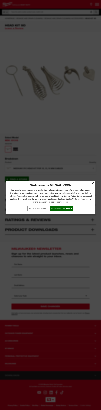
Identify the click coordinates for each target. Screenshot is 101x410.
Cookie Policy (70, 196)
